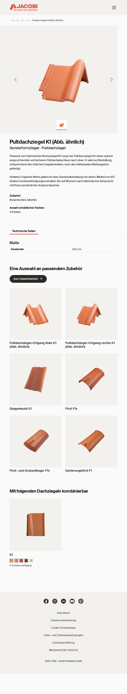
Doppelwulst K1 (21, 409)
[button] (62, 125)
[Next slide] (111, 79)
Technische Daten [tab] (24, 231)
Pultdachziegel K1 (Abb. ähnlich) (47, 20)
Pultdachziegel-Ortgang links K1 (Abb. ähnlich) (33, 345)
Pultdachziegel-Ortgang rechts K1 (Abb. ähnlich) (90, 345)
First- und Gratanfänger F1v (30, 471)
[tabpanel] (63, 251)
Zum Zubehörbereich (25, 278)
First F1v (71, 409)
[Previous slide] (15, 79)
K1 (11, 555)
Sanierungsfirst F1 (78, 471)
